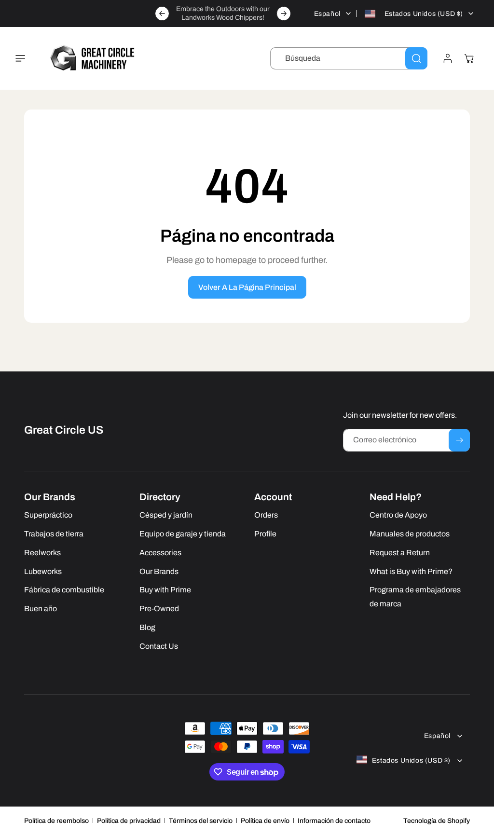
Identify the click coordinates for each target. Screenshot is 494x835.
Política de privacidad (129, 820)
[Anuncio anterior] (162, 13)
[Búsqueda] (416, 58)
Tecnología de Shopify (436, 820)
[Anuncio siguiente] (283, 13)
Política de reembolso (56, 820)
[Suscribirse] (459, 440)
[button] (26, 58)
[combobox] (349, 58)
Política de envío (265, 820)
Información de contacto (334, 820)
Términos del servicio (201, 820)
